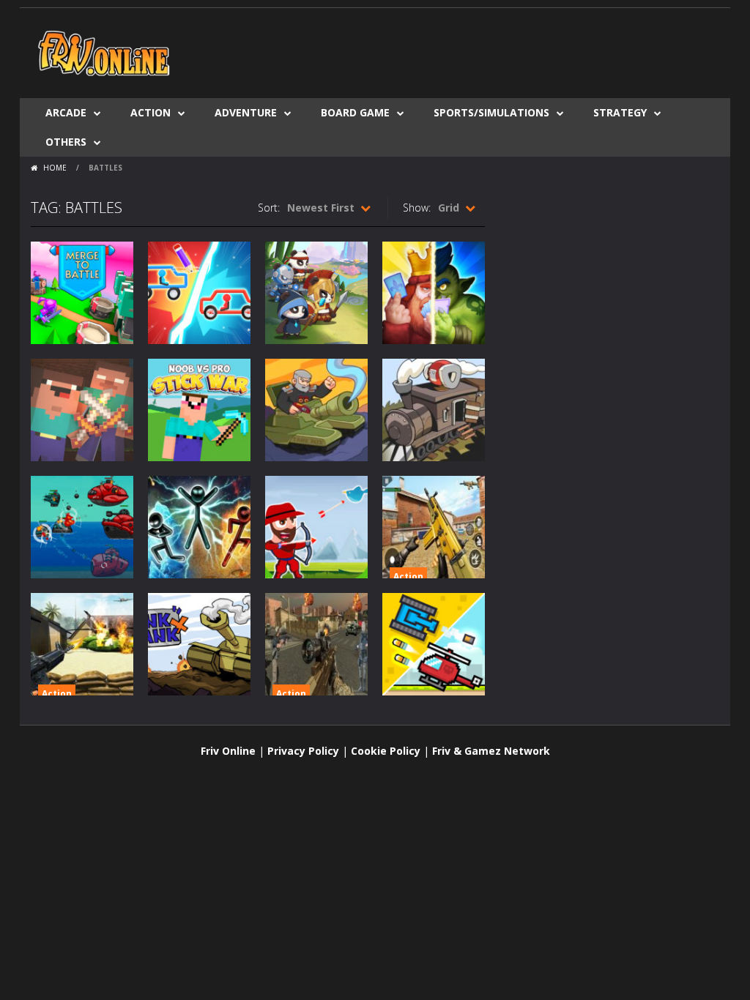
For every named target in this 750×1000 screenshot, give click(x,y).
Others (65, 142)
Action (150, 112)
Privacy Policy (303, 751)
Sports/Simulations (491, 112)
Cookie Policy (385, 751)
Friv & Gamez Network (491, 751)
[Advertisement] (452, 52)
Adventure (246, 112)
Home (55, 168)
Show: (417, 207)
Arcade (65, 112)
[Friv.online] (104, 52)
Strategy (620, 112)
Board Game (355, 112)
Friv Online (228, 751)
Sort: (269, 207)
